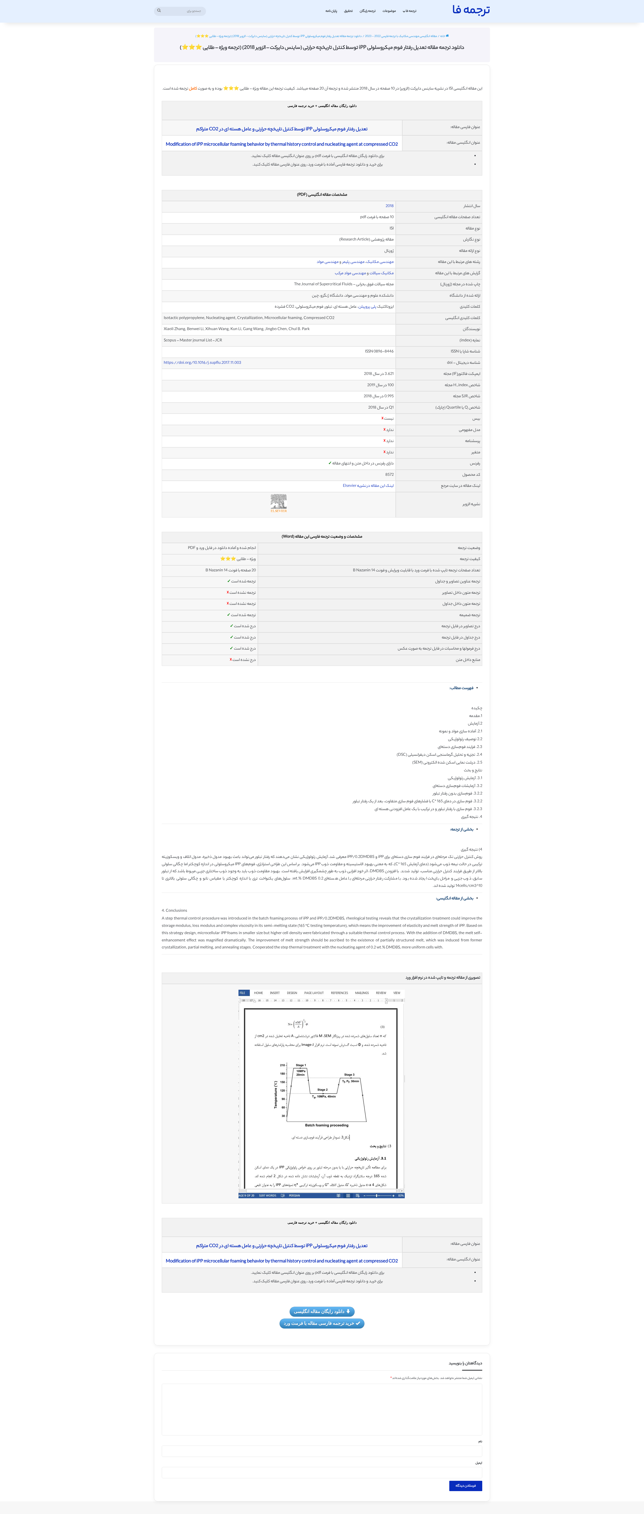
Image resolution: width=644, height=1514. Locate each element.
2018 (390, 206)
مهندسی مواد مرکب (350, 273)
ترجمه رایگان (368, 11)
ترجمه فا (411, 11)
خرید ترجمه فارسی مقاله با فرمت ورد (319, 1323)
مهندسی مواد (328, 262)
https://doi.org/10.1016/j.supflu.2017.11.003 (202, 363)
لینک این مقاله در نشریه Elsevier (368, 486)
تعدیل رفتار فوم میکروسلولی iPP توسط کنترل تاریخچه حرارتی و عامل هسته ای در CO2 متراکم (282, 129)
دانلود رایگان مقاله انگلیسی (319, 1311)
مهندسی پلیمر (353, 262)
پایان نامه (331, 11)
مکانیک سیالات (382, 273)
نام (480, 1441)
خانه (443, 36)
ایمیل (478, 1463)
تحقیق (348, 11)
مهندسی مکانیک (380, 262)
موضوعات (389, 11)
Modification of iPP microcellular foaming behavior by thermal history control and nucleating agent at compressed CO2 (282, 145)
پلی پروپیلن (367, 307)
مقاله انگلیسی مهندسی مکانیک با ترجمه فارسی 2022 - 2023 (401, 36)
